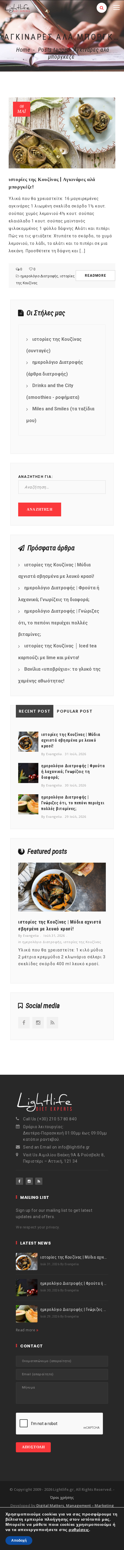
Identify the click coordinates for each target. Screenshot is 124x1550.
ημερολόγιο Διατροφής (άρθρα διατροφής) (54, 368)
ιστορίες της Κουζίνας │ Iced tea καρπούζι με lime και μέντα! (57, 651)
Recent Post (34, 711)
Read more (26, 1330)
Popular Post (75, 711)
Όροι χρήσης (62, 1497)
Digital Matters (50, 1505)
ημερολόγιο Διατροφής (39, 276)
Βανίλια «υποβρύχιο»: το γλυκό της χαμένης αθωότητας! (59, 675)
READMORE (95, 276)
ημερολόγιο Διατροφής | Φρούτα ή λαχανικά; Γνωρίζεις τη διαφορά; (58, 593)
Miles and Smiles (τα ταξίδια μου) (60, 414)
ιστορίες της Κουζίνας (82, 942)
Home (23, 49)
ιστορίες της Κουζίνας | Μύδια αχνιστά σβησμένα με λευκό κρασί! (56, 570)
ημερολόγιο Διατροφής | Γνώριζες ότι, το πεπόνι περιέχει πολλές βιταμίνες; (58, 622)
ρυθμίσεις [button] (79, 1529)
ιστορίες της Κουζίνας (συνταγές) (54, 345)
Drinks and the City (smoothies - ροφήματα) (52, 391)
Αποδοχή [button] (19, 1540)
